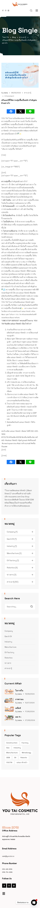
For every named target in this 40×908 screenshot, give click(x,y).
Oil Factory (11, 560)
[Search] (32, 607)
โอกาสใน (19, 690)
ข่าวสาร (10, 575)
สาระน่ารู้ (27, 93)
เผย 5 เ (18, 717)
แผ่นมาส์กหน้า (22, 762)
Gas (7, 748)
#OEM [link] (18, 437)
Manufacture (13, 553)
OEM (8, 757)
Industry (10, 546)
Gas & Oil (10, 539)
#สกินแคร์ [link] (32, 440)
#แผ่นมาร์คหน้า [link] (11, 440)
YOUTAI (9, 762)
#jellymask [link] (23, 440)
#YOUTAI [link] (5, 437)
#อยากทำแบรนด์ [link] (24, 443)
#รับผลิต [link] (12, 437)
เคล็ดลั (18, 708)
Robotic (23, 757)
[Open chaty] (34, 902)
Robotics (11, 567)
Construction (11, 743)
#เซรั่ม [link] (24, 437)
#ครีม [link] (29, 437)
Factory (25, 743)
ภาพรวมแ (19, 699)
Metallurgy (26, 752)
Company (11, 532)
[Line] (14, 886)
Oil (15, 757)
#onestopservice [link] (9, 443)
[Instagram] (9, 886)
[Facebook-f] (4, 886)
